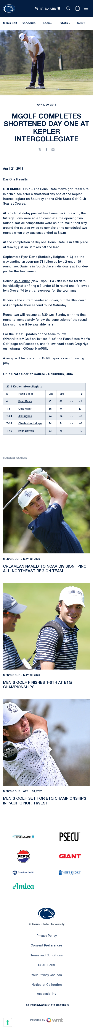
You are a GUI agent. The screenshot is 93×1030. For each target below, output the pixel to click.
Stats (64, 23)
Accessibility (46, 993)
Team (47, 23)
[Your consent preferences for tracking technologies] (7, 1022)
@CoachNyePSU (35, 349)
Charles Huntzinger (30, 423)
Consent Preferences (47, 945)
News (81, 23)
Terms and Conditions (46, 955)
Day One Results (15, 179)
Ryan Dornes (26, 431)
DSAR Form (46, 965)
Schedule (29, 23)
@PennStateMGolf (17, 339)
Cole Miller (22, 281)
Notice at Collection (47, 985)
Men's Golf (11, 559)
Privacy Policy (47, 936)
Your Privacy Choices (46, 975)
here (50, 324)
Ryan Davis (29, 257)
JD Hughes (25, 416)
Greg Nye (81, 344)
